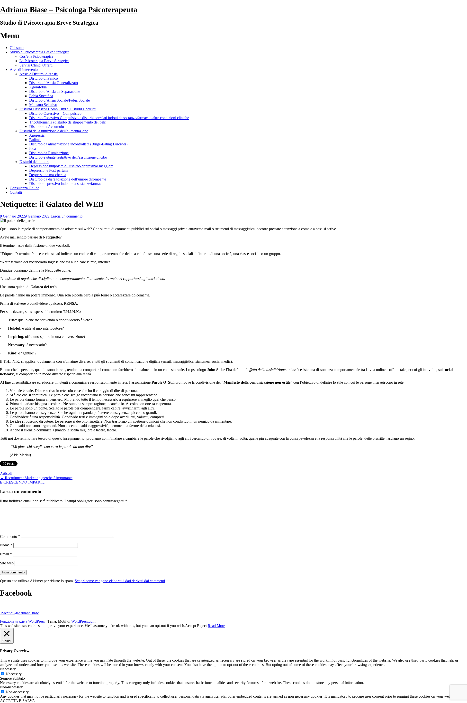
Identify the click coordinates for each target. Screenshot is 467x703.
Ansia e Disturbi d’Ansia (38, 74)
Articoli (6, 473)
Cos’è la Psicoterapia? (36, 56)
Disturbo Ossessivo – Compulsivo (55, 113)
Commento (10, 536)
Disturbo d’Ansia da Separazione (54, 91)
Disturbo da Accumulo (46, 126)
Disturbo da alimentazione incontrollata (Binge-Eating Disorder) (78, 144)
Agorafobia (38, 87)
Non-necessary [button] (11, 687)
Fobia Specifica (41, 96)
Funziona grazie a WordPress (22, 621)
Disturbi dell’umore (34, 162)
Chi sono (17, 48)
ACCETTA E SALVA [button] (17, 701)
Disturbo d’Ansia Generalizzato (53, 83)
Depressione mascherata (47, 175)
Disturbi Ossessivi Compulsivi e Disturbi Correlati (57, 109)
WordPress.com (83, 621)
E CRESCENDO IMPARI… (25, 482)
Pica (32, 148)
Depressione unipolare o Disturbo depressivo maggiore (71, 166)
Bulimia (35, 140)
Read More (216, 626)
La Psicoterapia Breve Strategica (44, 61)
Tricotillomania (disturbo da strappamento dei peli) (67, 122)
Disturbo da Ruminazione (49, 153)
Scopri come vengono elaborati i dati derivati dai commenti (120, 581)
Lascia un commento (66, 216)
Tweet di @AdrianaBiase (19, 613)
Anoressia (37, 135)
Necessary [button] (8, 669)
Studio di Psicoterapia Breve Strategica (39, 52)
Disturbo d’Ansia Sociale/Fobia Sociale (59, 100)
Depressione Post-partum (48, 170)
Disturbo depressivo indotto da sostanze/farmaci (65, 183)
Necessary (14, 674)
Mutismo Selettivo (43, 105)
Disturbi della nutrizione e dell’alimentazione (53, 131)
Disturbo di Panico (43, 78)
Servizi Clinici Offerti (36, 65)
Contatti (16, 192)
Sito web (7, 563)
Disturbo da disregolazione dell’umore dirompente (67, 179)
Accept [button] (190, 626)
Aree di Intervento (24, 69)
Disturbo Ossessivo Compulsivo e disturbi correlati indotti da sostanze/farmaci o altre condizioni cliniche (109, 118)
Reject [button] (202, 626)
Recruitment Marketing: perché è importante (36, 478)
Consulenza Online (24, 188)
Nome (6, 545)
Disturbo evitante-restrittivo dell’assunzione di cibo (68, 157)
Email (6, 554)
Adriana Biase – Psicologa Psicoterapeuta (68, 9)
